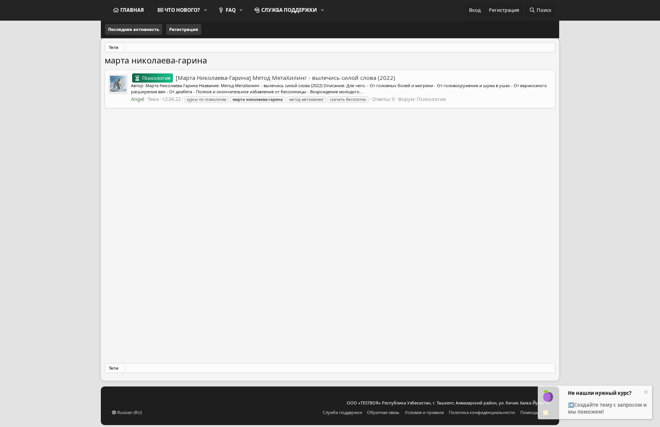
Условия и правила (424, 412)
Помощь (529, 412)
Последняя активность (133, 29)
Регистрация (183, 29)
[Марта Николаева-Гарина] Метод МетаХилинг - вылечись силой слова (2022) (268, 77)
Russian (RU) (129, 412)
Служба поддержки (342, 412)
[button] (205, 9)
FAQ (231, 9)
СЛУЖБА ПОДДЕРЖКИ (289, 9)
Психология (431, 99)
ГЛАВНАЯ (132, 9)
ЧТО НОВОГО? (182, 9)
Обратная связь (383, 412)
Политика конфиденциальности (482, 412)
